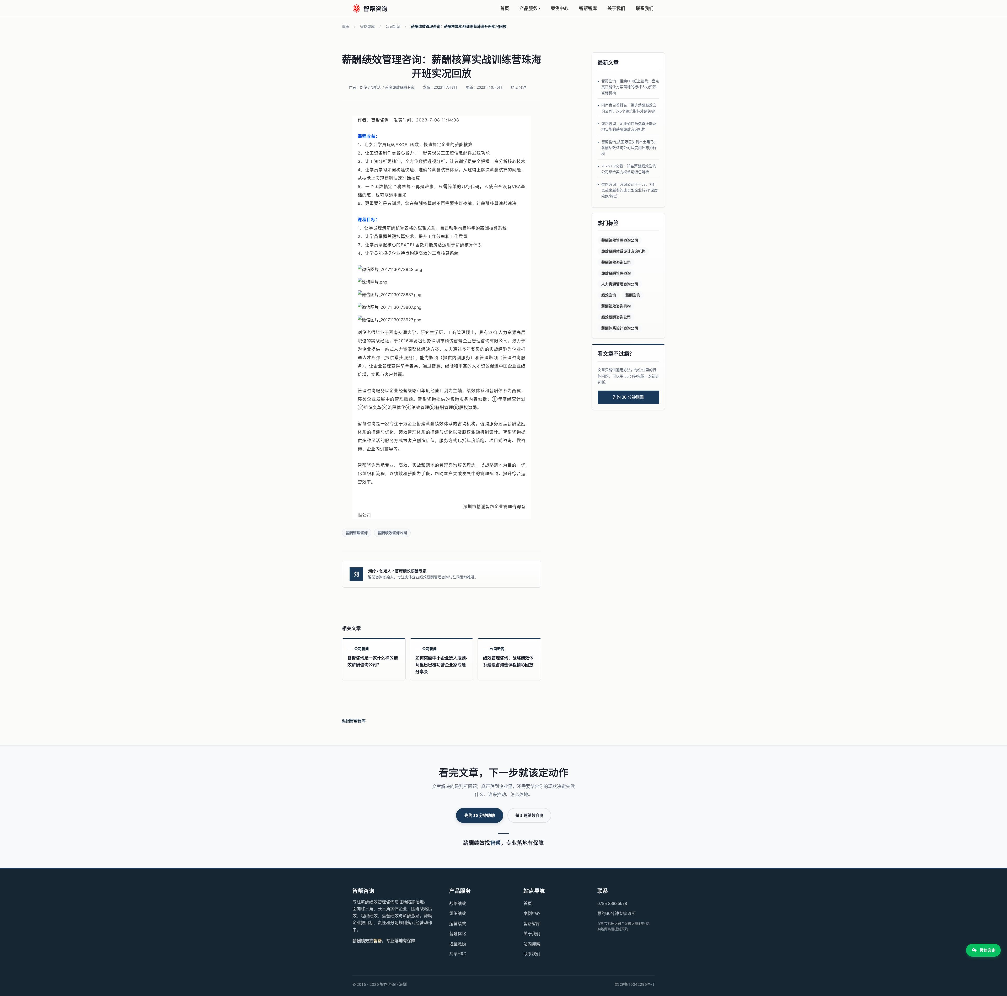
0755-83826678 (612, 903)
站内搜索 (531, 944)
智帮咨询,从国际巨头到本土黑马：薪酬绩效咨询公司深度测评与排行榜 (629, 147)
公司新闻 (392, 26)
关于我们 (616, 8)
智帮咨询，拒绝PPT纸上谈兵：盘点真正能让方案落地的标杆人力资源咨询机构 (630, 86)
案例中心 (560, 8)
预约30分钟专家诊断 (616, 913)
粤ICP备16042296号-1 (634, 984)
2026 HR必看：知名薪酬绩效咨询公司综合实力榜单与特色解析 (628, 168)
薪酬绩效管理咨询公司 (619, 240)
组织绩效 (457, 913)
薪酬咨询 (632, 294)
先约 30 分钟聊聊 (628, 397)
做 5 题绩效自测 (529, 815)
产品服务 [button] (529, 8)
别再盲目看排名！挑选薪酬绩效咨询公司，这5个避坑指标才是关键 (628, 108)
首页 (504, 8)
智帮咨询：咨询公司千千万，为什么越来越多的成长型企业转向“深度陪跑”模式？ (629, 190)
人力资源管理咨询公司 (619, 283)
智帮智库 (588, 8)
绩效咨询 (608, 294)
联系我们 (645, 8)
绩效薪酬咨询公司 (616, 317)
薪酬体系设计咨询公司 (619, 328)
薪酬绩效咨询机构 (616, 305)
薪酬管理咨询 (357, 532)
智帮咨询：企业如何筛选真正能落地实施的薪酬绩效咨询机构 (628, 126)
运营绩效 (457, 923)
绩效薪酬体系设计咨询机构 (623, 251)
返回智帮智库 (354, 720)
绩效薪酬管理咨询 (616, 273)
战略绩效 (457, 903)
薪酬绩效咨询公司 (392, 532)
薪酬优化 (457, 933)
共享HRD (458, 954)
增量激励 (457, 944)
